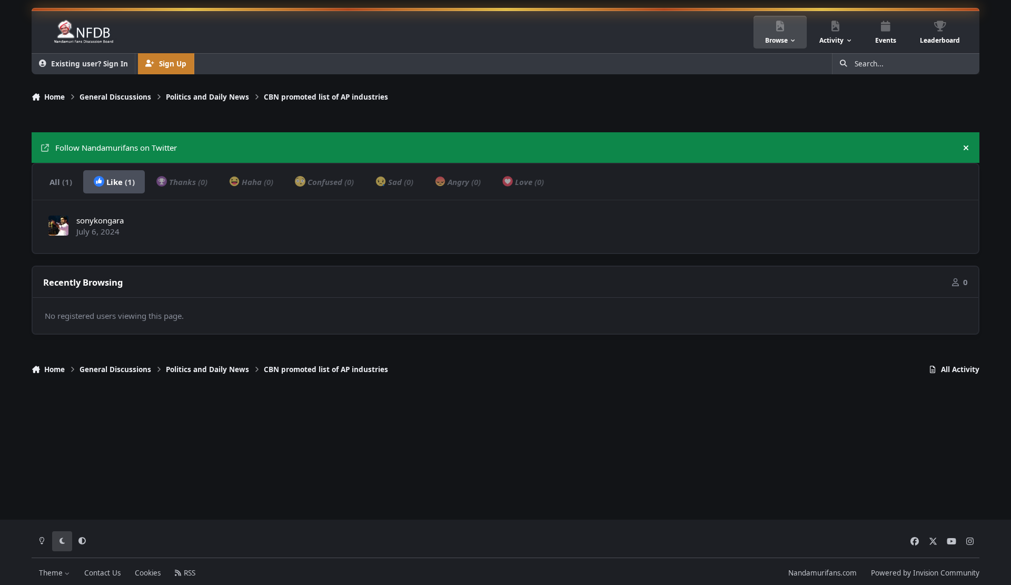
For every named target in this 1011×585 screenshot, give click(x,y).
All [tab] (60, 182)
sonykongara (100, 220)
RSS (188, 573)
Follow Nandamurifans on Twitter (116, 147)
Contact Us (102, 573)
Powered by (925, 573)
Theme (52, 573)
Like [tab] (119, 182)
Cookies (148, 573)
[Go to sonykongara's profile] (58, 226)
